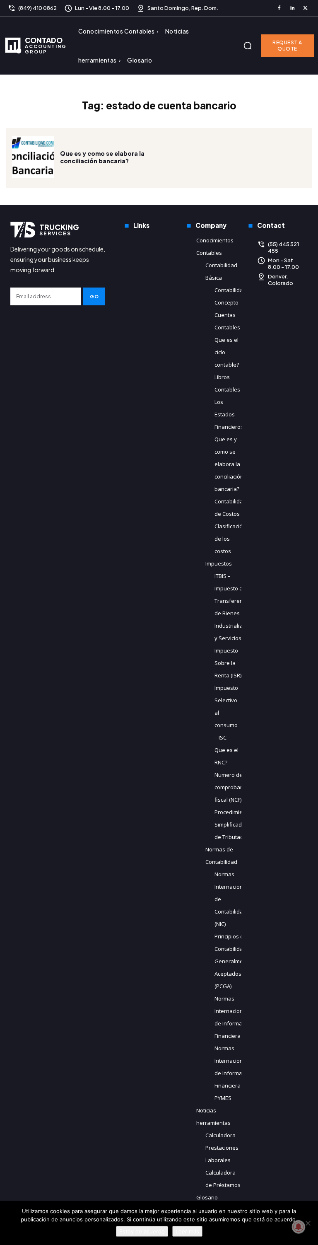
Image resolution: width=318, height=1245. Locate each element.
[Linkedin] (292, 8)
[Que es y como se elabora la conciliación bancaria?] (33, 157)
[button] (247, 45)
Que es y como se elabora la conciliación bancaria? (102, 157)
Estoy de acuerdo (142, 1231)
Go (94, 296)
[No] (308, 1223)
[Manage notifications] (298, 1226)
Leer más (187, 1231)
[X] (305, 8)
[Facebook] (279, 8)
